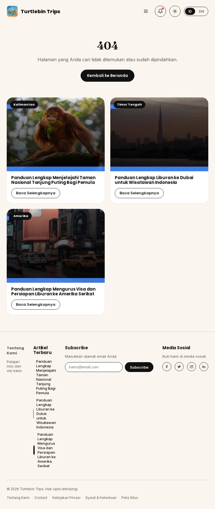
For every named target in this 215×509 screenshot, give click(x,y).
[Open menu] (145, 11)
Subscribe (139, 367)
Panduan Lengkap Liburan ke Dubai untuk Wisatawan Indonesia (154, 180)
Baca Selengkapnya (35, 193)
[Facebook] (166, 366)
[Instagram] (191, 366)
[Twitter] (179, 366)
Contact (40, 498)
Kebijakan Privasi (66, 498)
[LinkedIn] (203, 366)
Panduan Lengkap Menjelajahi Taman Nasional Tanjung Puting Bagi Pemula (53, 180)
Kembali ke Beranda (107, 75)
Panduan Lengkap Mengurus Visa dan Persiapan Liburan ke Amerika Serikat (53, 291)
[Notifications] (160, 11)
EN (201, 11)
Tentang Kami (15, 350)
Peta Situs (129, 498)
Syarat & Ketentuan (100, 498)
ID (190, 11)
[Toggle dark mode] (175, 11)
